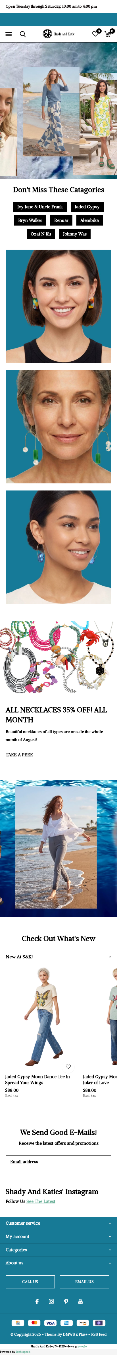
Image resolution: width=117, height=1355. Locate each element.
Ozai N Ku (41, 234)
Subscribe (94, 1161)
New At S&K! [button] (19, 956)
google (82, 1346)
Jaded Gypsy (87, 206)
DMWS (69, 1334)
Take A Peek (19, 754)
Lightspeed (23, 1352)
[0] (107, 34)
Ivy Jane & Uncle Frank (40, 206)
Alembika (89, 220)
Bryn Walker (30, 220)
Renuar (61, 220)
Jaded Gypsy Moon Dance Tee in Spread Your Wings (37, 1079)
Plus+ (83, 1334)
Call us (30, 1281)
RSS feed (98, 1334)
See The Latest (40, 1201)
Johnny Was (75, 234)
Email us (84, 1281)
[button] (8, 34)
